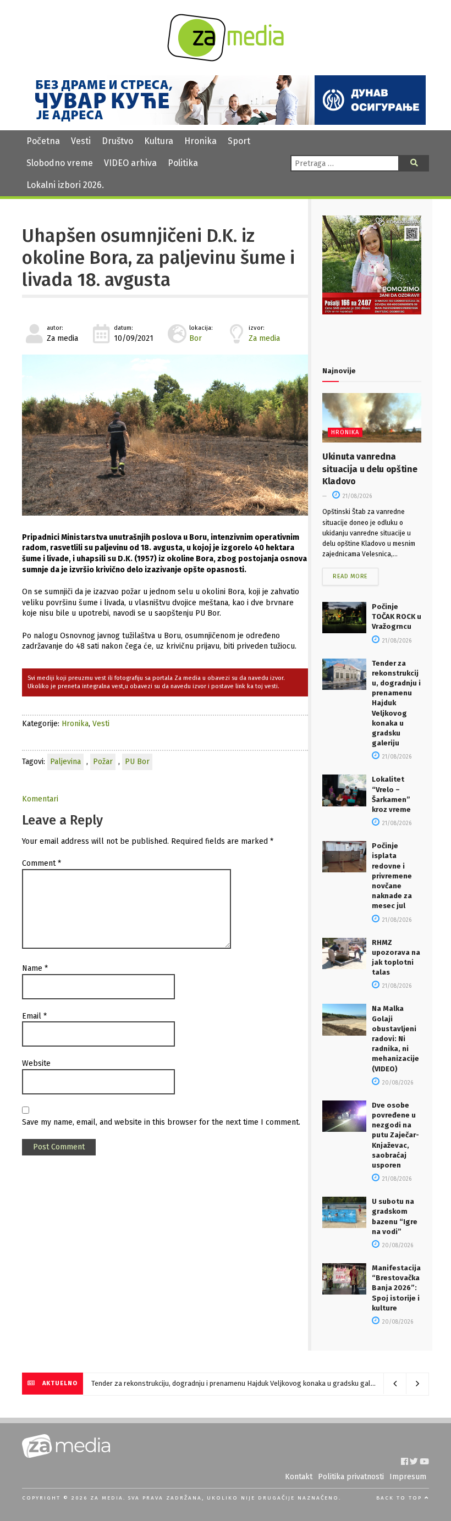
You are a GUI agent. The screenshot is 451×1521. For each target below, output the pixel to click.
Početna (43, 141)
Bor (195, 338)
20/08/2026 (397, 1083)
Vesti (81, 141)
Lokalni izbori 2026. (65, 185)
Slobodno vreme (59, 163)
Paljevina (65, 761)
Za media (264, 338)
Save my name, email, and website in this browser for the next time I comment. (161, 1122)
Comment (41, 863)
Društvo (117, 141)
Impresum (407, 1476)
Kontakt (298, 1476)
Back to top (400, 1498)
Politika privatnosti (351, 1476)
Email (34, 1016)
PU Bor (137, 761)
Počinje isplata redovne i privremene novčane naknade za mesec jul (392, 876)
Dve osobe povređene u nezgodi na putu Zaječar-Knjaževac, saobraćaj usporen (395, 1135)
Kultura (158, 141)
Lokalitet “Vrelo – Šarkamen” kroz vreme (152, 1383)
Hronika (200, 141)
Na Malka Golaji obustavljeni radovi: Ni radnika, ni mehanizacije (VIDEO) (395, 1038)
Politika (183, 163)
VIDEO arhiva (130, 163)
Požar (103, 761)
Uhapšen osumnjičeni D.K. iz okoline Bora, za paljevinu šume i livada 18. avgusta (158, 258)
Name (35, 968)
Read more (350, 576)
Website (36, 1063)
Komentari (40, 799)
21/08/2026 (356, 496)
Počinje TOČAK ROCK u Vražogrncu (396, 616)
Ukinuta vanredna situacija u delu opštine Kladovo (369, 468)
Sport (239, 141)
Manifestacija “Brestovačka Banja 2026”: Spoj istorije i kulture (396, 1288)
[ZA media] (225, 58)
